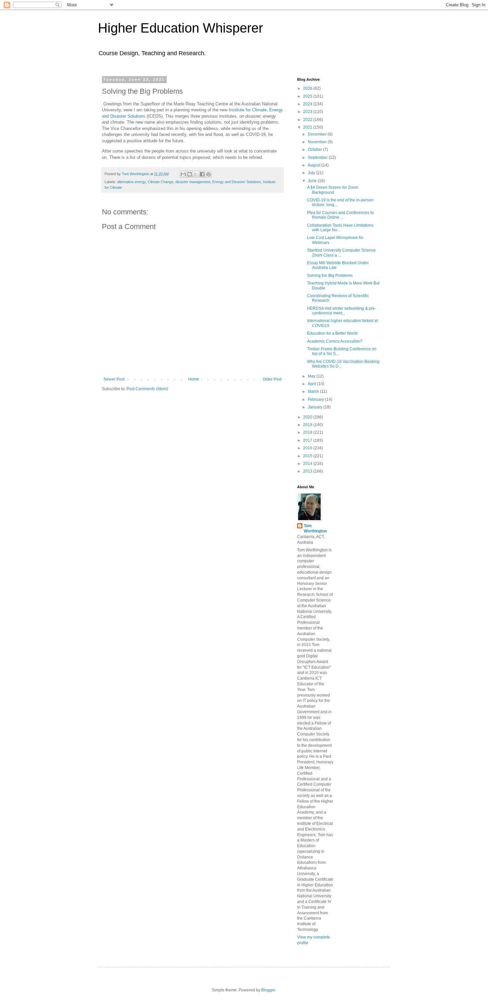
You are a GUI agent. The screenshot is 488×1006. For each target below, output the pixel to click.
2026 (308, 88)
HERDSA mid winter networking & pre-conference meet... (341, 310)
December (318, 134)
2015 (308, 456)
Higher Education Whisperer (180, 28)
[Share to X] (196, 174)
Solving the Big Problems (330, 275)
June (313, 180)
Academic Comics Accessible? (334, 341)
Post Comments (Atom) (147, 389)
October (315, 149)
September (318, 157)
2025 (308, 96)
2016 (308, 448)
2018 (308, 432)
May (312, 376)
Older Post (272, 379)
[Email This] (183, 174)
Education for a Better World (332, 333)
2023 (308, 111)
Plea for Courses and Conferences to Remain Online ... (340, 215)
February (316, 399)
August (314, 165)
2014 (308, 463)
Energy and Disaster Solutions (236, 182)
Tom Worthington (315, 528)
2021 (308, 127)
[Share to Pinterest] (208, 174)
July (312, 172)
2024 (308, 104)
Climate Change (160, 182)
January (315, 407)
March (314, 391)
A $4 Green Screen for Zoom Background (332, 189)
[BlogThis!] (189, 174)
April (312, 384)
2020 (308, 417)
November (318, 142)
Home (193, 379)
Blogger (268, 990)
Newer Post (114, 379)
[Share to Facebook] (202, 174)
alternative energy (131, 182)
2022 (308, 119)
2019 (308, 424)
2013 (308, 471)
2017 (308, 440)
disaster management (192, 182)
